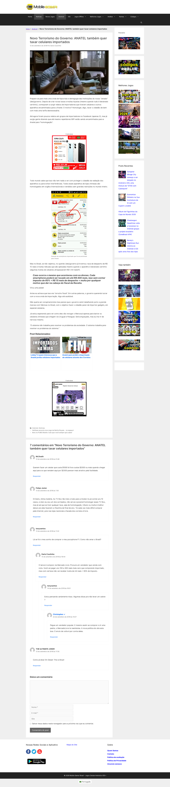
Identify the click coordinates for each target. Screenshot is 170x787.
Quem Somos (112, 751)
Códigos (133, 17)
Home (30, 17)
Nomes (121, 17)
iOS (69, 17)
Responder (37, 476)
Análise (110, 17)
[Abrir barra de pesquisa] (141, 23)
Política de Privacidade (116, 761)
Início (28, 29)
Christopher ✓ (59, 614)
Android (61, 17)
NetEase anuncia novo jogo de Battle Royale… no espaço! (53, 430)
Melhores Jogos (95, 17)
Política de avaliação (115, 757)
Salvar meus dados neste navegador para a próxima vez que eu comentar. (63, 724)
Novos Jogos (50, 17)
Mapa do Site (72, 745)
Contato (110, 754)
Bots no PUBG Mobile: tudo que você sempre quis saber (52, 432)
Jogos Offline (79, 17)
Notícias (39, 17)
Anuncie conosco (114, 764)
